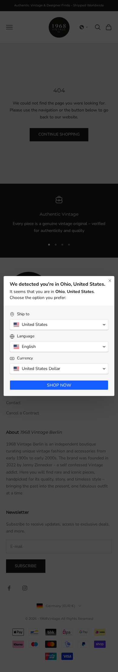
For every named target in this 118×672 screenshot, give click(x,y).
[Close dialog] (110, 280)
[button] (59, 324)
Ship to (23, 314)
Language (25, 336)
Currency (25, 358)
